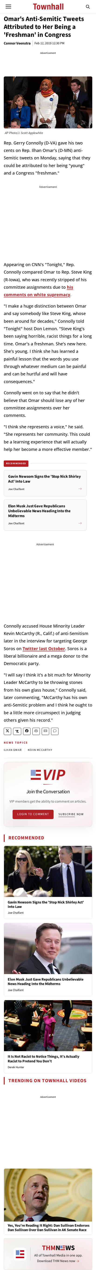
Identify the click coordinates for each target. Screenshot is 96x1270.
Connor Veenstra (17, 43)
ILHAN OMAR (13, 750)
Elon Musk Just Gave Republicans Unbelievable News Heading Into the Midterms (45, 981)
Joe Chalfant (16, 913)
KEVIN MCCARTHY (40, 750)
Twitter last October (44, 648)
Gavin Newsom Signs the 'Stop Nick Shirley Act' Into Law (46, 904)
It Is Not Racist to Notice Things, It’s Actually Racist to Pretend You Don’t (43, 1059)
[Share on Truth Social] (17, 731)
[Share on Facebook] (27, 731)
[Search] (87, 6)
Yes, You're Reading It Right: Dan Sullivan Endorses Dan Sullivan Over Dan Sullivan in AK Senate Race (48, 1227)
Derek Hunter (16, 1067)
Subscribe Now (71, 814)
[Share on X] (7, 731)
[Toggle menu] (8, 6)
